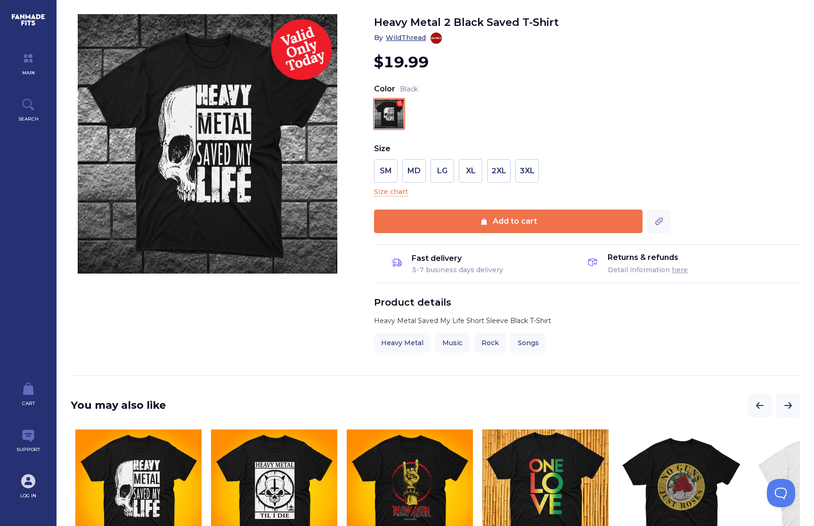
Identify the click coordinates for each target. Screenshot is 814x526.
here (680, 270)
